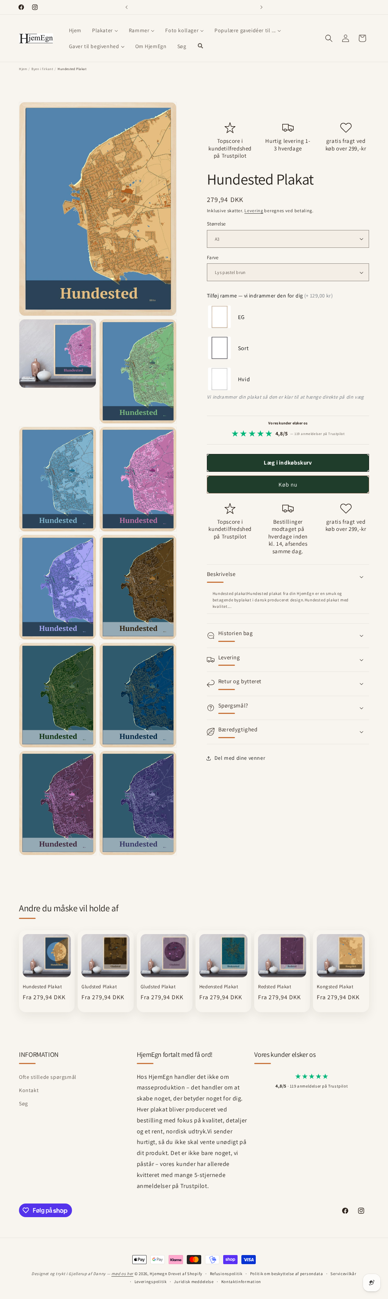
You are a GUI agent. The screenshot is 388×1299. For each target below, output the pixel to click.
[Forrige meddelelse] (126, 7)
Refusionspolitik (226, 1273)
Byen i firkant (42, 69)
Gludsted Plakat (99, 987)
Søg (23, 1103)
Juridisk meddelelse (193, 1281)
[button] (329, 38)
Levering (253, 210)
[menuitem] (75, 30)
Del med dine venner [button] (239, 757)
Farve (213, 257)
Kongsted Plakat (335, 987)
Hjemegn (158, 1273)
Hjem (23, 69)
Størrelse (216, 224)
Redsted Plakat (274, 987)
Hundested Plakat (42, 987)
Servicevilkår (343, 1273)
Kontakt (29, 1090)
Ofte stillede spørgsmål (48, 1077)
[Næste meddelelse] (261, 7)
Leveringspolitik (151, 1281)
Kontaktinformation (241, 1281)
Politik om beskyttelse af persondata (286, 1273)
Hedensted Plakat (218, 987)
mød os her (122, 1273)
